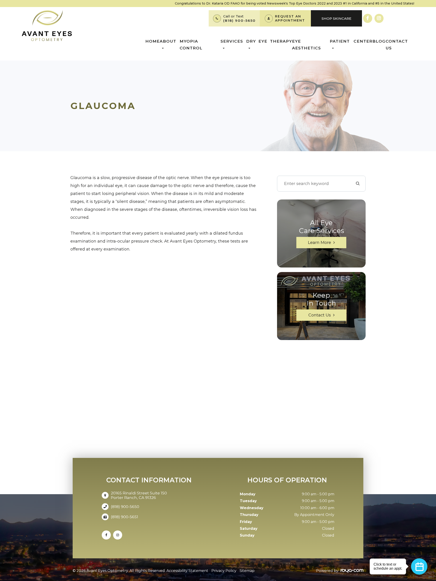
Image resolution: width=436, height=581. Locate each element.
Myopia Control (191, 44)
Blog (379, 41)
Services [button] (231, 41)
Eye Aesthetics (306, 44)
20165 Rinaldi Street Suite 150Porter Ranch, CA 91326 (139, 495)
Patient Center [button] (351, 41)
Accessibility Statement (187, 571)
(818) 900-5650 (239, 20)
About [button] (168, 41)
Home (152, 41)
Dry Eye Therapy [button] (269, 41)
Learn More (319, 242)
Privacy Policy (223, 571)
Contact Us (397, 44)
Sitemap (247, 571)
